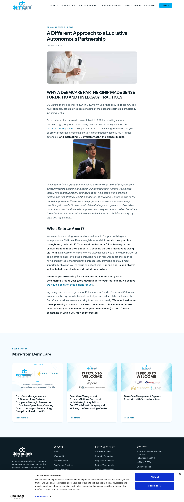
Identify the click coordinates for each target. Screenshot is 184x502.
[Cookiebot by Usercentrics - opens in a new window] (17, 497)
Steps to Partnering (104, 456)
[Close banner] (180, 474)
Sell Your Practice (103, 451)
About (53, 5)
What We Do (67, 5)
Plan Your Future (87, 5)
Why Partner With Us (104, 460)
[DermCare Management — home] (22, 5)
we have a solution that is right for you (70, 284)
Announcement (56, 27)
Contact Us (149, 5)
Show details (41, 497)
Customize (153, 485)
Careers (165, 5)
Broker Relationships (104, 469)
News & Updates (132, 5)
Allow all (155, 477)
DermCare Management (60, 128)
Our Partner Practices (110, 5)
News (70, 27)
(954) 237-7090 (144, 462)
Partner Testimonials (104, 465)
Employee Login (144, 467)
